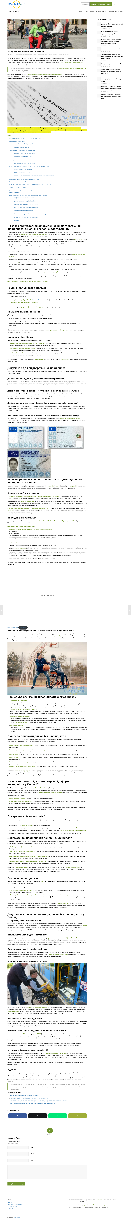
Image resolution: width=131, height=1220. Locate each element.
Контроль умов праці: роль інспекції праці (26, 204)
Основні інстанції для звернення (23, 169)
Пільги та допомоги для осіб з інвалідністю (22, 182)
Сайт (32, 1160)
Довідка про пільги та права (22, 160)
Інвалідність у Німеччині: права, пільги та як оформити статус (29, 1098)
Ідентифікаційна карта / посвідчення (24, 163)
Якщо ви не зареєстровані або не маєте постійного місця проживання (34, 176)
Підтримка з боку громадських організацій (26, 217)
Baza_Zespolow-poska (12, 627)
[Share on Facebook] (17, 1115)
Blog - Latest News (13, 11)
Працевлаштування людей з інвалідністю (26, 201)
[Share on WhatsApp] (57, 1115)
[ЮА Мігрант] (16, 4)
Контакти (10, 1208)
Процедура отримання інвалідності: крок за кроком (24, 179)
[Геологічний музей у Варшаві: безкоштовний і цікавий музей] (129, 610)
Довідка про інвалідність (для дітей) (24, 153)
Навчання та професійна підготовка (24, 210)
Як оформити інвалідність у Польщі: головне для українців (26, 138)
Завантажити (23, 627)
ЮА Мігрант (17, 1217)
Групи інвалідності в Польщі (17, 141)
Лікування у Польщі (57, 54)
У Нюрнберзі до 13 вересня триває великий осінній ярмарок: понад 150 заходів (111, 79)
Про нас (9, 1202)
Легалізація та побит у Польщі (45, 54)
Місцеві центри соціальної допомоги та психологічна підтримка (32, 214)
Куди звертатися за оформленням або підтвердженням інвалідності (29, 166)
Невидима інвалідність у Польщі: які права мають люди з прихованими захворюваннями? (38, 1101)
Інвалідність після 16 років (21, 147)
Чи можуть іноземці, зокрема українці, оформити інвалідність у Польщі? (30, 184)
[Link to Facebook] (122, 4)
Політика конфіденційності (15, 1204)
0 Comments (17, 54)
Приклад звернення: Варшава (22, 172)
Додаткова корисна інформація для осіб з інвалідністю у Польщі (28, 195)
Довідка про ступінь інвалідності (23, 156)
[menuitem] (85, 4)
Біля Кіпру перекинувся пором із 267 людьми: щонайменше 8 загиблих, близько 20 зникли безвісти (111, 41)
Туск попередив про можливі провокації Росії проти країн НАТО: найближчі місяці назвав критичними (112, 24)
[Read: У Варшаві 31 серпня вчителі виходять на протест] (99, 49)
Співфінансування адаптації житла (24, 198)
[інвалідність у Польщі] (47, 34)
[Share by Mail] (77, 1115)
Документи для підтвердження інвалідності (22, 150)
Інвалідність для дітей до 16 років (23, 144)
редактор (67, 54)
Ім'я (32, 1147)
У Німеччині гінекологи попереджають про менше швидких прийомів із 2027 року (111, 96)
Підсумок (16, 220)
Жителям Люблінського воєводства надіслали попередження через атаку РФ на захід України (112, 56)
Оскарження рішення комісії (17, 187)
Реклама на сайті (12, 1206)
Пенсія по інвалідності (15, 192)
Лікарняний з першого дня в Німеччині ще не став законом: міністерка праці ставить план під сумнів (111, 88)
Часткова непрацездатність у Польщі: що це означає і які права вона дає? (33, 1103)
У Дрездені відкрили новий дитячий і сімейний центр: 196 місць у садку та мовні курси (111, 71)
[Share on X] (37, 1115)
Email (33, 1154)
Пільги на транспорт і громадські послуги (26, 207)
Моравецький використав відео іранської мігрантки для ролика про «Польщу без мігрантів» (110, 33)
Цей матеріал (36, 300)
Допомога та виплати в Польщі (29, 54)
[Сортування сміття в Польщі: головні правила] (1, 610)
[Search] (115, 4)
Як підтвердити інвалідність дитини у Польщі (24, 1095)
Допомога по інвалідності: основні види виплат (23, 190)
